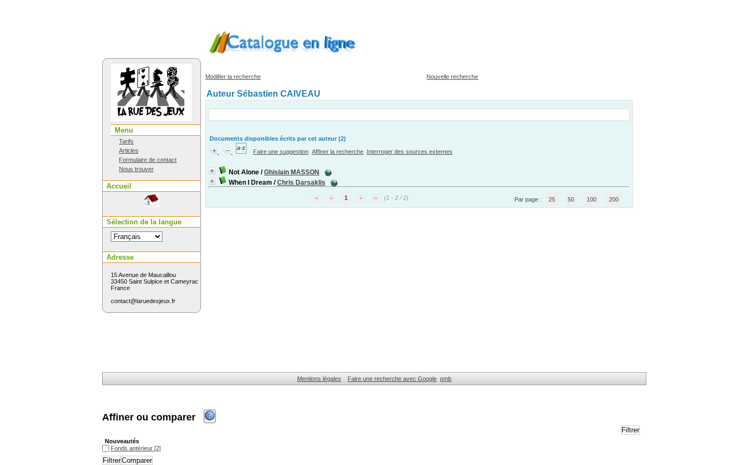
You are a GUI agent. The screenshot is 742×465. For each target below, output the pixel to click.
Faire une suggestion (281, 151)
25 (552, 199)
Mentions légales (319, 378)
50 (571, 199)
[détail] (212, 170)
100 (591, 199)
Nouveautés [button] (122, 441)
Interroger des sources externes (409, 151)
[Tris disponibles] (242, 151)
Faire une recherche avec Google (392, 378)
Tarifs (126, 141)
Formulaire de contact (148, 159)
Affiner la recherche (337, 151)
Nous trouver (136, 169)
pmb (445, 378)
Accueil (118, 186)
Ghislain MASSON (291, 172)
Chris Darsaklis (301, 182)
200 (614, 199)
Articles (129, 150)
